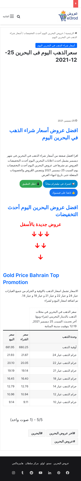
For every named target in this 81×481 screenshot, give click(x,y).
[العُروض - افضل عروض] (67, 16)
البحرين (35, 433)
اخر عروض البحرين (61, 433)
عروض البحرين (63, 441)
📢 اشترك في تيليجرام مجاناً (60, 183)
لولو (42, 463)
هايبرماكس (17, 463)
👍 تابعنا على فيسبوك (63, 192)
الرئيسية (70, 33)
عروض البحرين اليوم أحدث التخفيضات (43, 33)
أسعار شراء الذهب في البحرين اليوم (56, 45)
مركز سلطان (32, 463)
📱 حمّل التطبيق (31, 183)
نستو (49, 463)
